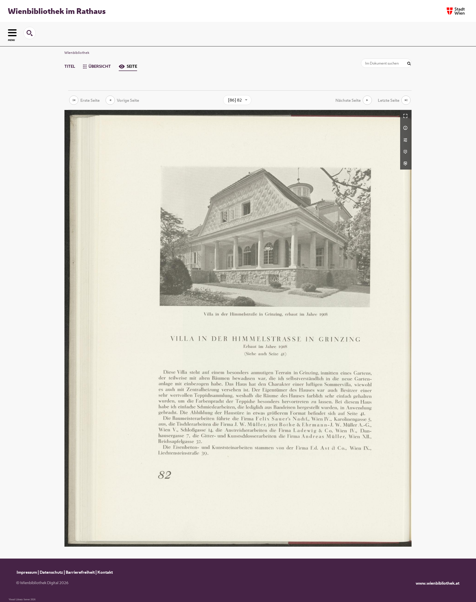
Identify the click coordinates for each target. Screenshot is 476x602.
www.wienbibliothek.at (437, 583)
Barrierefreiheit (80, 572)
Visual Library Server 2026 (22, 599)
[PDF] (406, 152)
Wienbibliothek (76, 52)
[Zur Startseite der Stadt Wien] (456, 11)
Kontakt (105, 572)
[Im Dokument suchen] (409, 64)
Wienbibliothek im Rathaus (57, 11)
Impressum (27, 572)
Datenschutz (51, 572)
